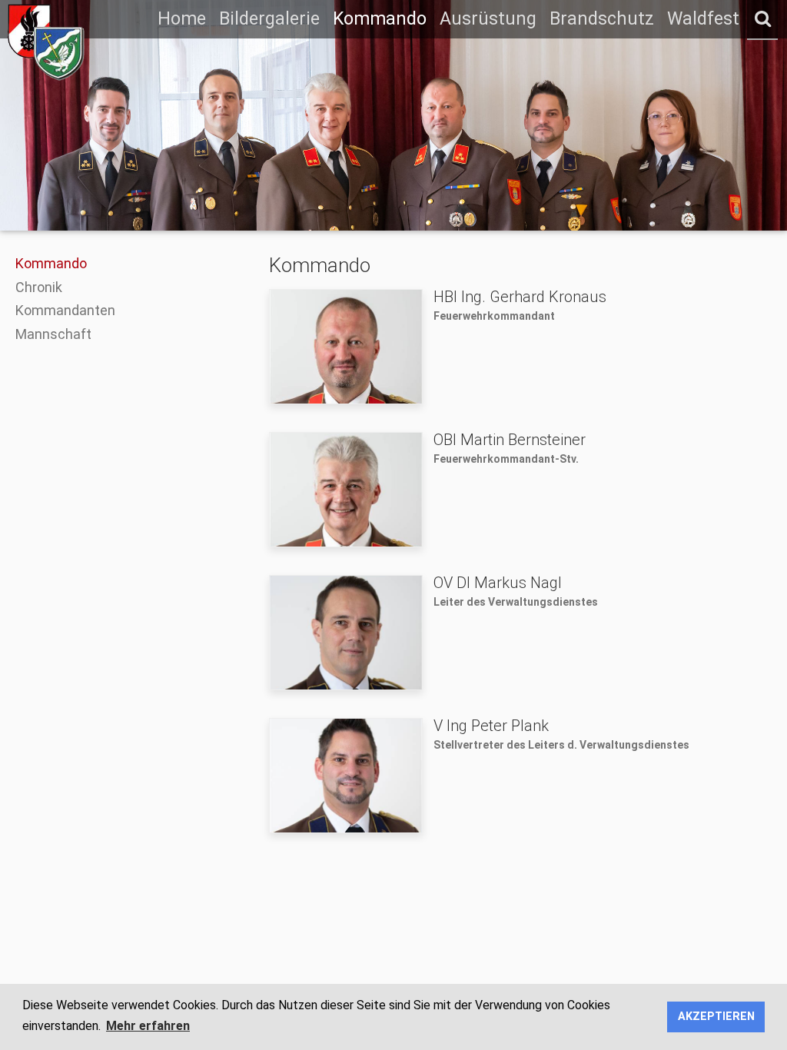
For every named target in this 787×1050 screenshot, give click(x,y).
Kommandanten (65, 310)
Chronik (38, 287)
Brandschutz (602, 18)
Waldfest (703, 18)
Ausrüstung (488, 18)
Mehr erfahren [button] (148, 1025)
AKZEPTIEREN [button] (716, 1016)
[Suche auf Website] (762, 19)
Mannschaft (53, 334)
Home (182, 18)
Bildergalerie (269, 18)
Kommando (380, 18)
